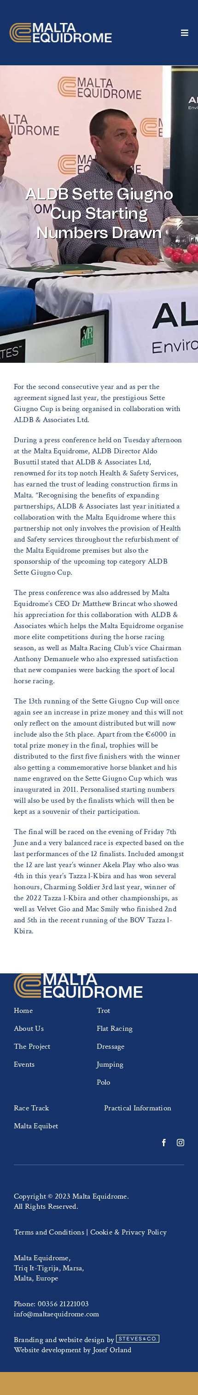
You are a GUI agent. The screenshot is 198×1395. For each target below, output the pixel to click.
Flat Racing (115, 1028)
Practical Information (137, 1108)
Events (24, 1064)
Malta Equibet (36, 1126)
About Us (29, 1028)
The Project (32, 1046)
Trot (104, 1011)
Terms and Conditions (49, 1232)
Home (23, 1011)
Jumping (110, 1064)
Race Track (31, 1108)
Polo (104, 1082)
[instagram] (180, 1142)
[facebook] (164, 1142)
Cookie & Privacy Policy (128, 1232)
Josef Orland (112, 1350)
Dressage (111, 1046)
